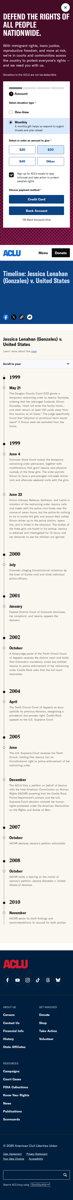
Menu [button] (43, 253)
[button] (21, 317)
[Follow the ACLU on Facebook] (7, 980)
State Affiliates (14, 1047)
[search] (65, 1175)
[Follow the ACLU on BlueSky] (58, 980)
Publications (12, 1111)
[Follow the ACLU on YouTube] (17, 980)
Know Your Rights (16, 1095)
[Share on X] (13, 318)
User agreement (12, 1153)
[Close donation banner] (65, 7)
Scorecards (11, 1119)
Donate (61, 253)
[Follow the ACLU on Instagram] (27, 980)
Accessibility (36, 1158)
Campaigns (11, 1071)
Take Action (48, 1031)
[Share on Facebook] (5, 318)
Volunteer (46, 1039)
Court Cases (12, 1079)
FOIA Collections (15, 1087)
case (34, 351)
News (7, 1103)
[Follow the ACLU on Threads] (48, 980)
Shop (43, 1023)
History (8, 1039)
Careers (9, 1015)
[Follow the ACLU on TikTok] (37, 980)
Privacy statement (36, 1153)
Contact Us (11, 1023)
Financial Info (13, 1031)
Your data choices (13, 1158)
